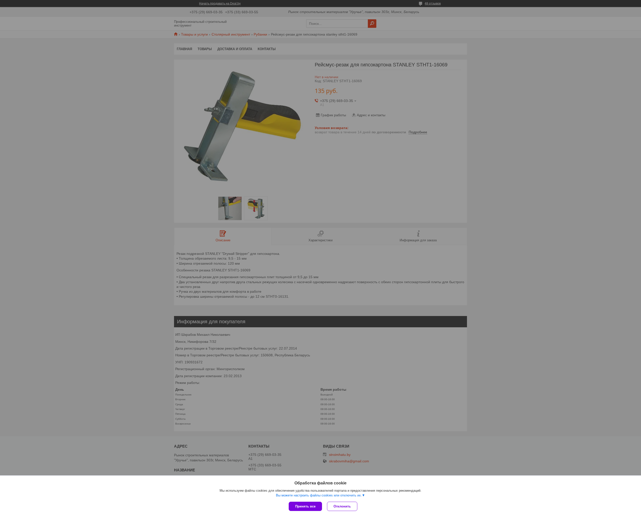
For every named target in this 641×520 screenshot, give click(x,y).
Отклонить (342, 506)
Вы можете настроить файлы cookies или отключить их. (319, 495)
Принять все (305, 506)
